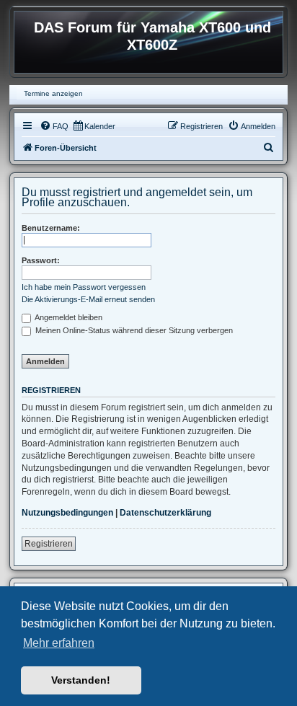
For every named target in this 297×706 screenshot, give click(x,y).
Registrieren (49, 544)
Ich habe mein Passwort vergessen (84, 287)
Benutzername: (51, 228)
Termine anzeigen (53, 93)
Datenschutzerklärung (165, 513)
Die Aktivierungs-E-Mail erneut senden (88, 299)
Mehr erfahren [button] (58, 643)
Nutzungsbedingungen (67, 513)
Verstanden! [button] (80, 680)
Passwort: (41, 260)
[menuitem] (54, 126)
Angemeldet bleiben (67, 317)
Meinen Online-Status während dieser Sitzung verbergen (133, 330)
